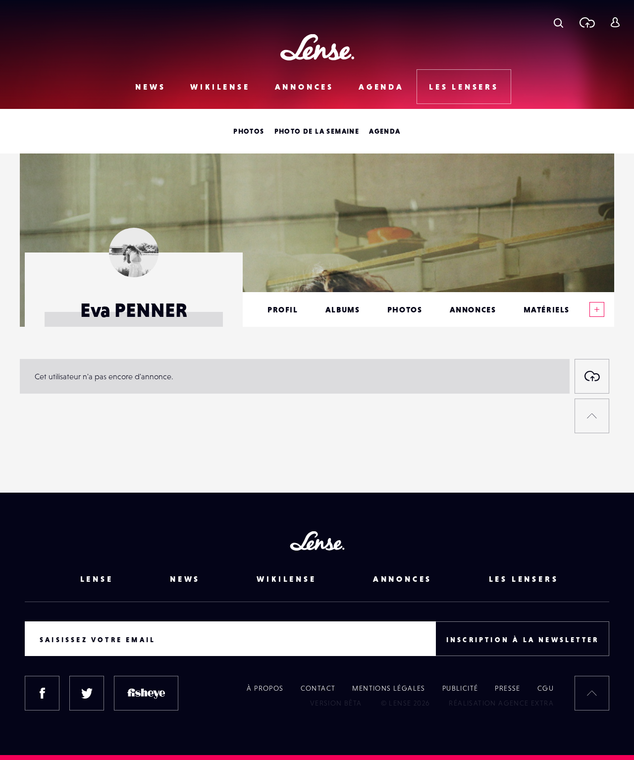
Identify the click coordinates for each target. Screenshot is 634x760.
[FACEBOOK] (42, 693)
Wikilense (220, 86)
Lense (96, 578)
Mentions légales (388, 688)
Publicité (460, 688)
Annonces (304, 86)
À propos (265, 688)
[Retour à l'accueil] (317, 47)
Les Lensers (464, 86)
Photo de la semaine (317, 131)
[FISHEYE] (146, 693)
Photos (248, 131)
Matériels (547, 309)
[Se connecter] (615, 22)
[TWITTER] (86, 693)
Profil (282, 309)
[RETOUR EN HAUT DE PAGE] (592, 416)
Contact (318, 688)
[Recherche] (558, 22)
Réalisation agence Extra (501, 703)
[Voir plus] (597, 309)
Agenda (381, 86)
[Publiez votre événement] (592, 376)
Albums (342, 309)
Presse (507, 688)
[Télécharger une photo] (587, 22)
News (150, 86)
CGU (545, 688)
